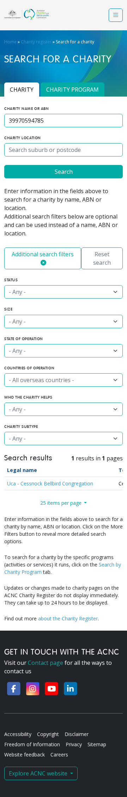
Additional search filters (43, 254)
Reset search (102, 258)
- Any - (17, 292)
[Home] (26, 14)
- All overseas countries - (41, 380)
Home (10, 42)
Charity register (36, 42)
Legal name (22, 470)
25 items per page (61, 502)
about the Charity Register (68, 618)
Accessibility (17, 734)
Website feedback (24, 754)
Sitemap (96, 744)
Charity (22, 89)
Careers (59, 754)
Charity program (72, 89)
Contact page (45, 663)
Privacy (74, 744)
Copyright (48, 734)
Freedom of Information (32, 744)
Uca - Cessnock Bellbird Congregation (50, 483)
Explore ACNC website (39, 773)
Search (64, 172)
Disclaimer (77, 734)
